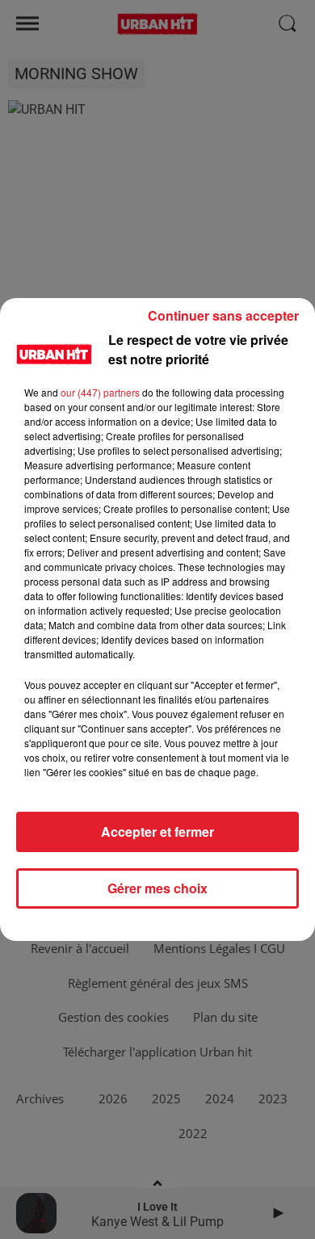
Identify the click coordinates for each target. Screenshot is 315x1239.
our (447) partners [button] (100, 392)
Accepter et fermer (157, 831)
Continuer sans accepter (223, 315)
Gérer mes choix (157, 888)
